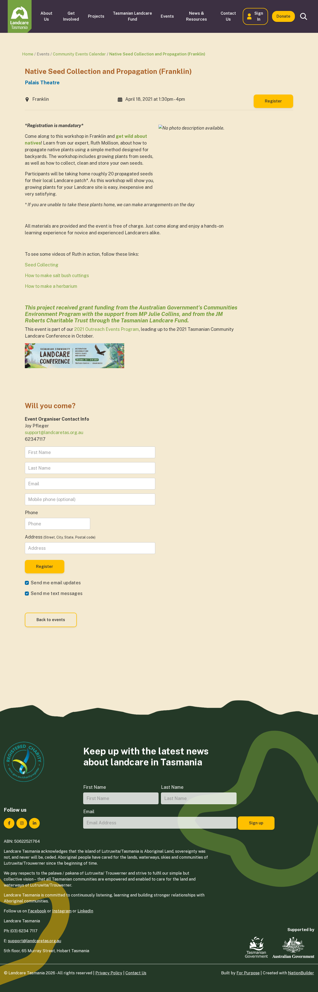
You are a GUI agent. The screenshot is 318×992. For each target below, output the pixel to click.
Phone (31, 512)
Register (273, 101)
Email (88, 811)
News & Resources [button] (196, 16)
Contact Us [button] (228, 16)
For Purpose (248, 973)
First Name (94, 787)
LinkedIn (85, 911)
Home (27, 54)
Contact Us (135, 973)
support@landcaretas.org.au (54, 432)
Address (60, 537)
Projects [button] (96, 16)
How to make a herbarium (51, 286)
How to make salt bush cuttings (57, 275)
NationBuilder (301, 973)
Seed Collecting (41, 264)
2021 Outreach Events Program (106, 329)
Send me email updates (56, 582)
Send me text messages (56, 593)
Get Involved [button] (71, 16)
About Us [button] (46, 16)
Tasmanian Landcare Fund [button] (132, 16)
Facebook (37, 911)
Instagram (62, 911)
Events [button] (167, 16)
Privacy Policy (108, 973)
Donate (283, 16)
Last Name (172, 787)
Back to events (51, 619)
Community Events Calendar (79, 54)
